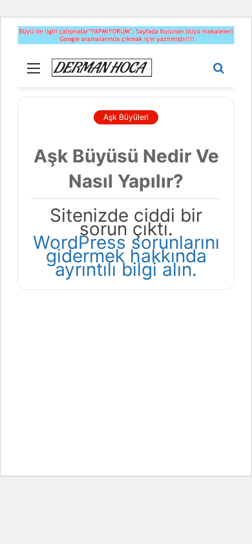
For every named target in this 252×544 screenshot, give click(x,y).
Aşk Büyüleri (126, 117)
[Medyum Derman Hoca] (101, 67)
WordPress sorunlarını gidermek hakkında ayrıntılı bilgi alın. (126, 255)
